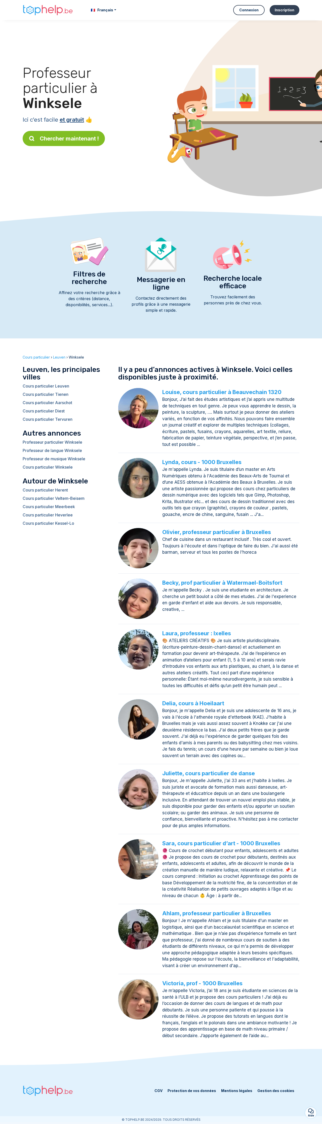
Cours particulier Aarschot (47, 402)
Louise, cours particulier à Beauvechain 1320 (221, 392)
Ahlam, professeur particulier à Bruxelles (216, 913)
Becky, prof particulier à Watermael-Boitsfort (222, 582)
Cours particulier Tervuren (47, 419)
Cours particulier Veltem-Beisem (54, 498)
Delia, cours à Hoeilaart (193, 703)
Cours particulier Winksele (48, 467)
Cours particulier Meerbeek (49, 506)
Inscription (284, 10)
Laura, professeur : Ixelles (196, 633)
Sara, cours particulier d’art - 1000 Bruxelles (221, 843)
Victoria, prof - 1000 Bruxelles (202, 983)
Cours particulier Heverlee (48, 514)
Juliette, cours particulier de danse (208, 773)
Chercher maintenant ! (69, 138)
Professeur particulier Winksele (52, 442)
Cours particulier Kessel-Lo (48, 523)
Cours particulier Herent (45, 490)
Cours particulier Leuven (46, 386)
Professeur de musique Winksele (54, 458)
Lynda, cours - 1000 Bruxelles (202, 462)
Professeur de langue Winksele (52, 450)
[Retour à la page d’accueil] (48, 10)
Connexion (249, 10)
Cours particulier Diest (44, 410)
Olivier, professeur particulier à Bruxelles (216, 532)
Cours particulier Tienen (45, 394)
